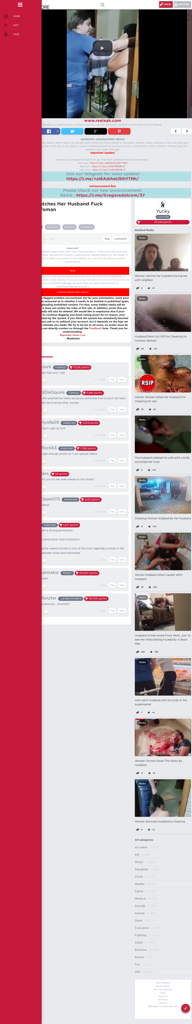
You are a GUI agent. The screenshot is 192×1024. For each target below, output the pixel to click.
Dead (138, 920)
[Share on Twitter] (72, 131)
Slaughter (141, 869)
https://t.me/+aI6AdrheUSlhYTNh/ (109, 163)
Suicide (140, 906)
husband (52, 227)
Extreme (141, 950)
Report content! (163, 986)
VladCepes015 (45, 499)
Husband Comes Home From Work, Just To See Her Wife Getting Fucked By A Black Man (162, 639)
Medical (140, 898)
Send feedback (163, 983)
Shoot (139, 862)
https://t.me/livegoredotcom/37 (110, 195)
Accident (141, 847)
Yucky (163, 211)
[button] (102, 48)
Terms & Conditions (163, 990)
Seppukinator (45, 573)
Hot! (16, 25)
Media (142, 238)
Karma (139, 957)
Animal (140, 913)
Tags (16, 34)
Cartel (139, 891)
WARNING (163, 1000)
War (138, 972)
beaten (69, 227)
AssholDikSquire (48, 392)
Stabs (139, 942)
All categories (144, 840)
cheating (86, 227)
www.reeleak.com (102, 121)
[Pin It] (119, 131)
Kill (137, 854)
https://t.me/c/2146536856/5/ (108, 166)
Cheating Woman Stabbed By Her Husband (163, 518)
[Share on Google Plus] (96, 131)
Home (16, 16)
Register (183, 4)
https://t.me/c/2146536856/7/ (109, 170)
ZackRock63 (44, 448)
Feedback (95, 328)
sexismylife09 (45, 422)
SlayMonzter (43, 598)
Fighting (140, 935)
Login (167, 4)
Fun (137, 964)
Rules (163, 993)
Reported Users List (72, 335)
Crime (139, 876)
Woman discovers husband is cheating (160, 821)
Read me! (162, 996)
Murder (140, 884)
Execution (142, 928)
